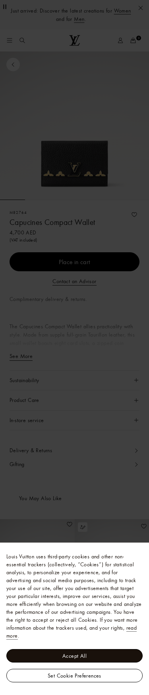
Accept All (74, 655)
